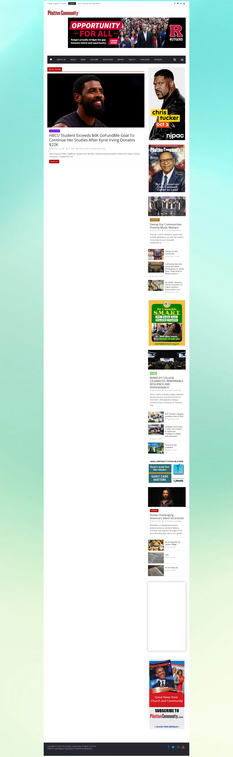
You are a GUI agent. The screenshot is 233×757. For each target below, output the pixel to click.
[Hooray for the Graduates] (156, 444)
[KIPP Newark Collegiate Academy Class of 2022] (156, 413)
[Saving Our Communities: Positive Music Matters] (167, 198)
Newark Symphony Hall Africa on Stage (93, 3)
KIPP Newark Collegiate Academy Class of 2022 (174, 415)
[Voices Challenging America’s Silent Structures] (167, 488)
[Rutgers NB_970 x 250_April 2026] (127, 19)
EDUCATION (108, 59)
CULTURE (94, 59)
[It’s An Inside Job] (156, 566)
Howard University (90, 149)
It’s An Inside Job (171, 567)
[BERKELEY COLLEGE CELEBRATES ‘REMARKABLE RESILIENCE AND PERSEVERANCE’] (167, 351)
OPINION (158, 59)
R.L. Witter (71, 149)
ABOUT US (61, 59)
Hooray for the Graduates (171, 446)
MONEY (121, 59)
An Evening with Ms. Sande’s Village (173, 543)
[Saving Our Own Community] (156, 250)
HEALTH (132, 59)
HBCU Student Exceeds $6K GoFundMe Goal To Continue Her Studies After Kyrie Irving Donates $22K (92, 140)
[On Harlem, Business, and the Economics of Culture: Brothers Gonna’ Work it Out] (156, 281)
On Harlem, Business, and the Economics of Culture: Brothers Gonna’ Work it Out (173, 286)
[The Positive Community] (51, 60)
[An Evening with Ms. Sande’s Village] (156, 541)
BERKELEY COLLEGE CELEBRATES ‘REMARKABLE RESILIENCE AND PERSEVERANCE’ (166, 382)
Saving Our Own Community (171, 252)
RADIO (73, 59)
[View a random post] (182, 60)
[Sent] (156, 554)
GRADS (153, 373)
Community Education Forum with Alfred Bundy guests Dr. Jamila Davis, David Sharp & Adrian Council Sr (174, 269)
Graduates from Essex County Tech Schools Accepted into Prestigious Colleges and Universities (174, 431)
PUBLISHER (144, 59)
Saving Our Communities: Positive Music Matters (166, 225)
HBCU (81, 149)
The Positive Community (172, 230)
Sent (167, 555)
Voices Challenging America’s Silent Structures (167, 516)
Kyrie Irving (101, 149)
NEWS (83, 59)
